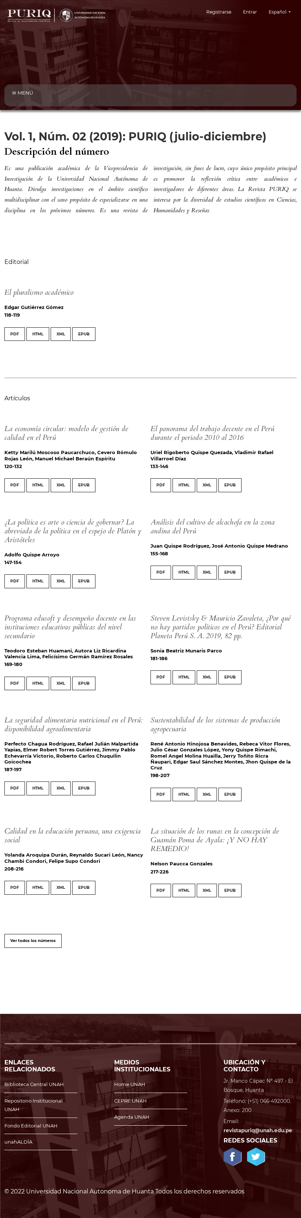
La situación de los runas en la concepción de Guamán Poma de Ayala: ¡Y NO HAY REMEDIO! (214, 840)
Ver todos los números (33, 940)
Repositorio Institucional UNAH (33, 1105)
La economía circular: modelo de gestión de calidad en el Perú (66, 433)
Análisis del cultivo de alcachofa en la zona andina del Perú (212, 526)
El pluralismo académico (38, 292)
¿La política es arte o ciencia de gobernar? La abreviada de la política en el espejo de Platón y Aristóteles (72, 531)
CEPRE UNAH (130, 1101)
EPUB (84, 334)
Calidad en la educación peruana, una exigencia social (72, 835)
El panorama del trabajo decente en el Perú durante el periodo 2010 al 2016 (212, 433)
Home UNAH (129, 1084)
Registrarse (218, 12)
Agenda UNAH (131, 1117)
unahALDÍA (18, 1142)
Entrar (250, 12)
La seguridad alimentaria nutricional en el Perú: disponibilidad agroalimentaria (73, 724)
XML (61, 334)
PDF (14, 334)
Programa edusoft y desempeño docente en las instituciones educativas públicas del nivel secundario (70, 627)
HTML (37, 334)
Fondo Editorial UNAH (31, 1126)
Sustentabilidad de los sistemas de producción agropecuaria (215, 724)
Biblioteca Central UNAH (34, 1084)
